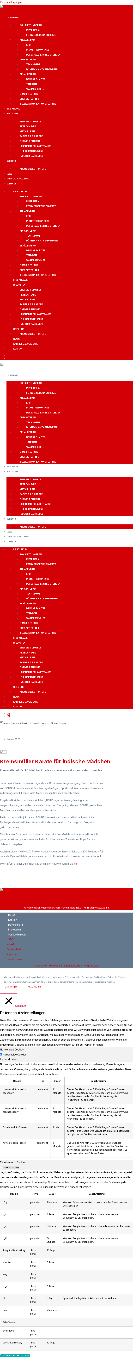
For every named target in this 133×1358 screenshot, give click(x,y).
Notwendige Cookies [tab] (12, 1049)
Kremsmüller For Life (33, 169)
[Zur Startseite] (13, 7)
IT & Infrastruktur (31, 151)
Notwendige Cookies (14, 1054)
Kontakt (11, 184)
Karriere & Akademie (17, 179)
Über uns (11, 161)
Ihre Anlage (13, 109)
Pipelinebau (33, 30)
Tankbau (31, 84)
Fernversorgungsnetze (41, 35)
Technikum (33, 64)
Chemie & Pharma (30, 141)
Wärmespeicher (35, 89)
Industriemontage (37, 49)
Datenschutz (15, 924)
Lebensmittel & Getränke (35, 146)
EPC (28, 45)
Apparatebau (28, 59)
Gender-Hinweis (17, 934)
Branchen (12, 113)
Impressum (14, 929)
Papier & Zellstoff (31, 136)
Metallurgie (27, 131)
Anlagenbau (27, 40)
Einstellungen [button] (11, 987)
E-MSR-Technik (29, 94)
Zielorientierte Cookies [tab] (13, 1162)
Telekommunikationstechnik (38, 104)
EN (8, 358)
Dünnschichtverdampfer (42, 69)
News (9, 174)
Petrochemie (28, 126)
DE (8, 355)
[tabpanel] (66, 1110)
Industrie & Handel (31, 156)
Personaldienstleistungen (43, 54)
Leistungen (12, 17)
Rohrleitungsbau (31, 25)
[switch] (1, 1167)
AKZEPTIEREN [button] (34, 987)
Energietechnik (29, 99)
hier (76, 863)
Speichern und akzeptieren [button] (15, 1355)
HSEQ (11, 914)
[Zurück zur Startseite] (66, 890)
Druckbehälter (35, 79)
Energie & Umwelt (30, 121)
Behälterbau (28, 74)
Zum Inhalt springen (11, 2)
